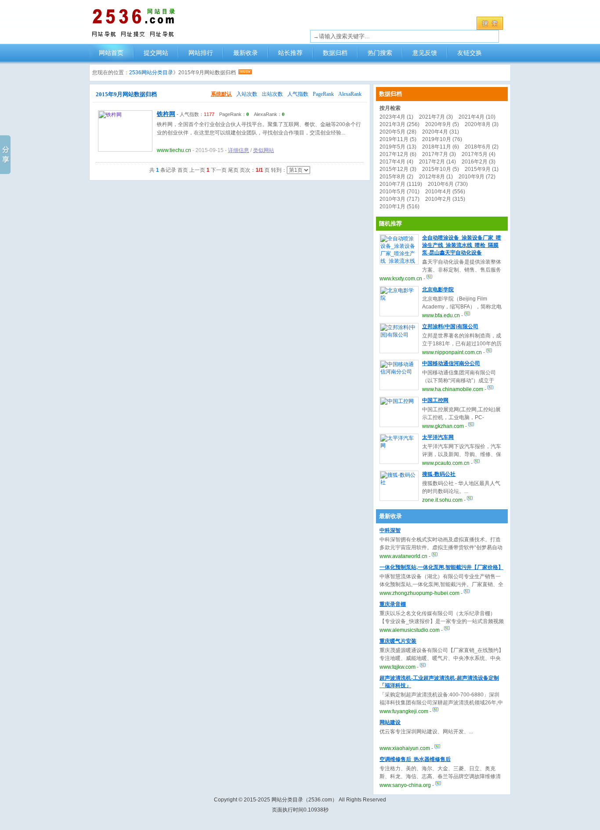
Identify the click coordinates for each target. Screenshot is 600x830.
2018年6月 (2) (482, 147)
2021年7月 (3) (436, 117)
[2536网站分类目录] (139, 22)
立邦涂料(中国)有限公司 (450, 326)
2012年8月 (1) (436, 177)
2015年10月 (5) (440, 169)
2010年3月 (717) (399, 199)
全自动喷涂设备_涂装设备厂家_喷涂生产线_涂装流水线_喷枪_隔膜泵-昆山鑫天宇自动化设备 (461, 245)
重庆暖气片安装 (398, 641)
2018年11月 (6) (440, 147)
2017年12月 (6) (398, 154)
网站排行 (200, 52)
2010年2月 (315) (445, 199)
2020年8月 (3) (482, 124)
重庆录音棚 (393, 604)
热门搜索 (380, 52)
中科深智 (390, 530)
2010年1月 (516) (399, 206)
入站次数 (246, 94)
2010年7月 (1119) (401, 184)
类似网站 (263, 150)
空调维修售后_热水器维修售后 (415, 759)
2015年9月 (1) (482, 169)
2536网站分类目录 (151, 72)
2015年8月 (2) (396, 177)
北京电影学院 (438, 289)
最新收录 (245, 52)
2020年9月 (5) (442, 124)
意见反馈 (424, 52)
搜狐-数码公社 (438, 474)
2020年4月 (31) (440, 132)
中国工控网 (435, 400)
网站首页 (111, 52)
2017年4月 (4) (396, 162)
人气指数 (297, 94)
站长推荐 (290, 52)
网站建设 (390, 722)
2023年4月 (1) (396, 117)
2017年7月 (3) (439, 154)
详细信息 (238, 150)
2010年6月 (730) (448, 184)
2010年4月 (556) (445, 191)
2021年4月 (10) (477, 117)
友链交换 (469, 52)
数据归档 (335, 52)
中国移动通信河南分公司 (451, 363)
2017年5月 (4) (478, 154)
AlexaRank (349, 94)
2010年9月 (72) (477, 177)
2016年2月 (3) (478, 162)
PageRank (323, 94)
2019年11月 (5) (398, 139)
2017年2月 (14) (437, 162)
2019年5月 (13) (398, 147)
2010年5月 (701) (399, 191)
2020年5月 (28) (398, 132)
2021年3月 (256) (399, 124)
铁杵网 (166, 114)
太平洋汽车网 (438, 437)
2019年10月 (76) (442, 139)
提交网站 (156, 52)
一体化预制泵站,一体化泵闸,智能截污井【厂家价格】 (441, 567)
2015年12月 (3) (398, 169)
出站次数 (272, 94)
